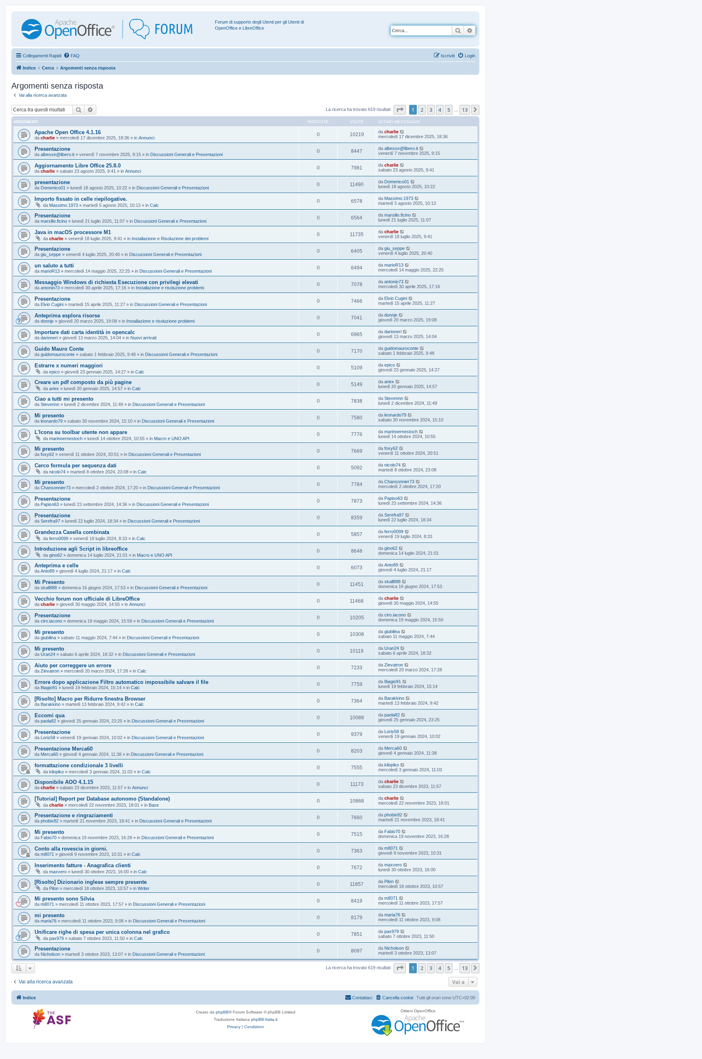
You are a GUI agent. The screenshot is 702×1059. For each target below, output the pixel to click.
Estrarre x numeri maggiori (69, 365)
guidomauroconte (58, 354)
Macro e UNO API (171, 438)
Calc (154, 205)
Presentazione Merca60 (64, 749)
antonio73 (50, 287)
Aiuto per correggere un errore (73, 665)
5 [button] (448, 109)
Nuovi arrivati (143, 337)
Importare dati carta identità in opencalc (85, 332)
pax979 (56, 938)
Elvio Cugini (52, 304)
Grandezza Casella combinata (72, 532)
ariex (54, 388)
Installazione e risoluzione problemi (170, 287)
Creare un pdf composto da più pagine (83, 382)
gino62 (55, 555)
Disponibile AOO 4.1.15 (64, 782)
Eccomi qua (50, 715)
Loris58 (48, 737)
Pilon (53, 888)
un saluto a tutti (54, 266)
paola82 (48, 720)
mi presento (50, 915)
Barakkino (51, 704)
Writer (144, 888)
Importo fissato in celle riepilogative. (81, 199)
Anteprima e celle (56, 565)
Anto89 (47, 571)
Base (154, 805)
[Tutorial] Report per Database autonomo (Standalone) (102, 799)
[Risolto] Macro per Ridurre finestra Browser (90, 699)
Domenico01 (53, 187)
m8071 (47, 854)
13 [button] (465, 109)
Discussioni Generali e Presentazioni (186, 154)
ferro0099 (58, 538)
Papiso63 (50, 504)
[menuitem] (71, 56)
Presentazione (52, 149)
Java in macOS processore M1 (73, 232)
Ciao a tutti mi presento (64, 399)
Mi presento (49, 415)
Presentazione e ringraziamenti (74, 815)
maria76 (48, 920)
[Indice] (114, 29)
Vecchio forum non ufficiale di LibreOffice (87, 599)
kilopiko (56, 771)
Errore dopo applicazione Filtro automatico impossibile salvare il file (121, 682)
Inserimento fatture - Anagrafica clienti (83, 865)
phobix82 (49, 820)
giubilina (48, 637)
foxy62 (47, 454)
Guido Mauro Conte (59, 349)
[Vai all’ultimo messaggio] (402, 131)
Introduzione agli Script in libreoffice (81, 549)
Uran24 (48, 654)
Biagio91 (49, 687)
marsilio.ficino (54, 221)
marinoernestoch (65, 438)
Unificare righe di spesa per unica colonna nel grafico (102, 932)
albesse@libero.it (57, 154)
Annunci (146, 137)
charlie (48, 137)
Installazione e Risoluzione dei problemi (170, 238)
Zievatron (50, 670)
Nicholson (50, 954)
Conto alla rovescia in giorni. (71, 849)
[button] (400, 110)
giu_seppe (51, 254)
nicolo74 (57, 471)
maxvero (58, 871)
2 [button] (421, 109)
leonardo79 (52, 421)
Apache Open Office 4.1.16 (68, 132)
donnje (47, 321)
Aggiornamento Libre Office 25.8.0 (78, 166)
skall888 (49, 587)
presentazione (52, 182)
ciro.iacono (51, 620)
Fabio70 (48, 837)
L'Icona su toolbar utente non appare (81, 432)
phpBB (222, 1012)
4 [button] (439, 109)
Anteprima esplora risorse (67, 315)
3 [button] (430, 109)
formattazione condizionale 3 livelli (79, 765)
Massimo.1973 (63, 205)
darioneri (49, 337)
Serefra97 (50, 521)
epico (54, 371)
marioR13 (50, 271)
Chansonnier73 (56, 487)
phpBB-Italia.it (264, 1019)
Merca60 (49, 754)
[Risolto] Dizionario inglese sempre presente (91, 882)
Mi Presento (50, 582)
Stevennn (50, 404)
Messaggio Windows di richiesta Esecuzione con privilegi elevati (116, 282)
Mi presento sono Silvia (64, 899)
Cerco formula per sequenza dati (76, 465)
